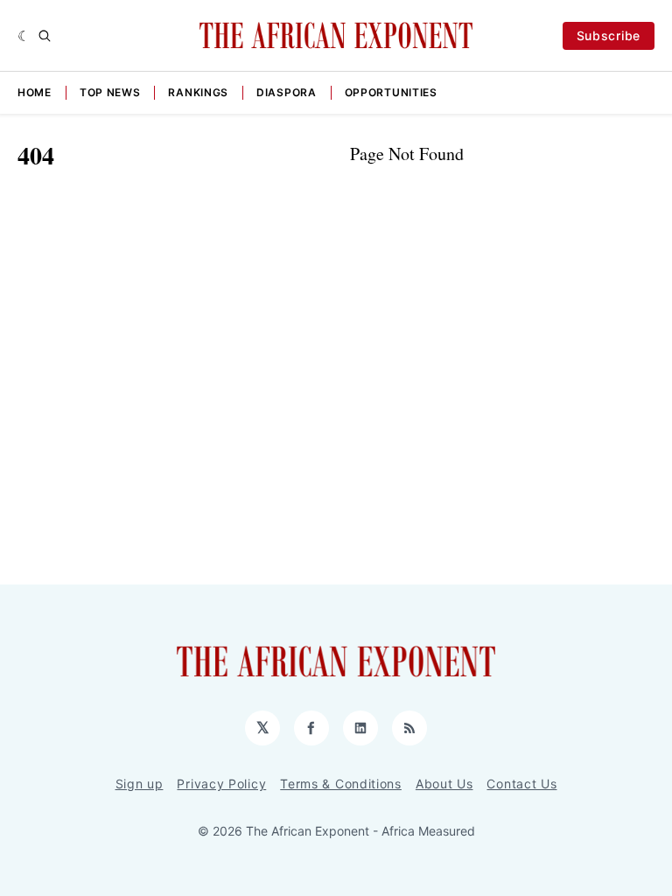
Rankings (198, 92)
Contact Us (521, 783)
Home (35, 92)
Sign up (140, 783)
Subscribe (608, 35)
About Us (444, 783)
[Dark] (24, 36)
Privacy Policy (221, 783)
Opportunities (391, 92)
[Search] (45, 36)
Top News (110, 92)
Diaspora (286, 92)
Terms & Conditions (341, 783)
